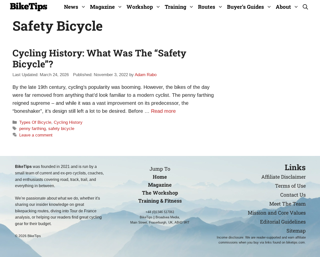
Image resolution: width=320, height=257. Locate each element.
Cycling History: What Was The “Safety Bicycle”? (99, 58)
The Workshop (160, 192)
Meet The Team (287, 203)
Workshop (139, 6)
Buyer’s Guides (245, 6)
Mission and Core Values (277, 212)
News (71, 6)
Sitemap (296, 230)
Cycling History (68, 122)
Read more (163, 111)
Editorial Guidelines (283, 221)
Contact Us (293, 194)
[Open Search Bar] (305, 7)
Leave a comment (35, 135)
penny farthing (32, 128)
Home (160, 176)
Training (175, 6)
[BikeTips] (28, 7)
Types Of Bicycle (35, 122)
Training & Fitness (160, 200)
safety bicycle (61, 128)
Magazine (102, 6)
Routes (206, 6)
